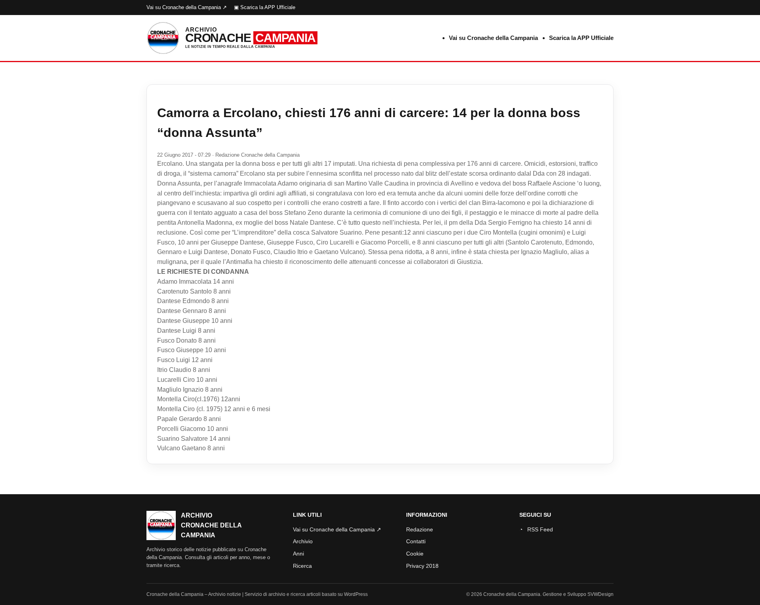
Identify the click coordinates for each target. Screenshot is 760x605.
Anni (298, 553)
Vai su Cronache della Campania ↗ (186, 7)
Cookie (415, 553)
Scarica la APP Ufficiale (581, 37)
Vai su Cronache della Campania (493, 37)
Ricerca (302, 566)
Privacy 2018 (422, 566)
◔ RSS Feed (536, 529)
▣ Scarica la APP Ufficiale (264, 7)
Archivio (303, 541)
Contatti (416, 541)
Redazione (419, 529)
